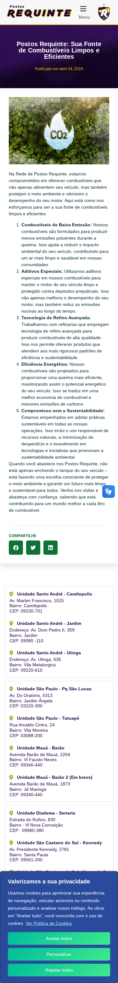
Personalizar (59, 954)
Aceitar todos (59, 938)
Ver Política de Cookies (49, 923)
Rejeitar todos (59, 970)
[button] (87, 12)
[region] (59, 927)
